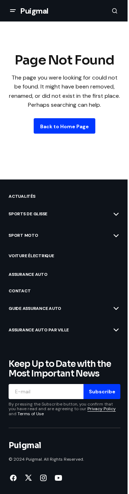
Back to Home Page (64, 126)
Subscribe (102, 391)
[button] (13, 10)
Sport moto (23, 235)
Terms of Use (31, 414)
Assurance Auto (28, 274)
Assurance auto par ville (39, 329)
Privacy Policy (101, 409)
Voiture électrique (31, 255)
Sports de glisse (28, 213)
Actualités (22, 196)
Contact (19, 290)
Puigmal (34, 11)
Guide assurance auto (35, 308)
